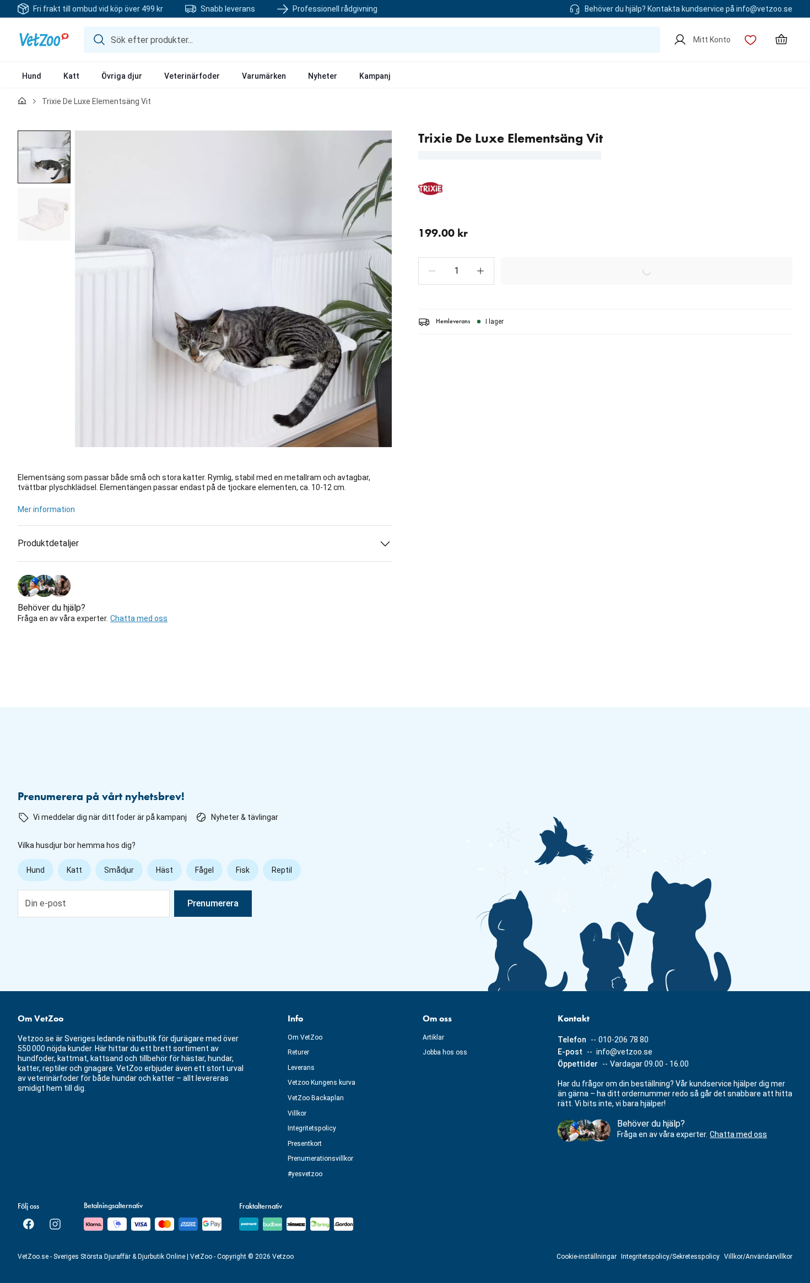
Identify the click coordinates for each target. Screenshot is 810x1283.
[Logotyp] (44, 39)
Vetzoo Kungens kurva (321, 1082)
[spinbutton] (456, 271)
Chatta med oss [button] (139, 618)
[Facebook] (29, 1224)
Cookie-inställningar (587, 1256)
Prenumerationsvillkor (320, 1158)
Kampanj (375, 76)
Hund (31, 76)
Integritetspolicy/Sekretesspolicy (670, 1256)
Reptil (282, 870)
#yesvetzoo (305, 1174)
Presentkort (305, 1144)
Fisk (243, 870)
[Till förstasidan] (22, 101)
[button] (432, 271)
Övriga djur (121, 76)
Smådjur (119, 870)
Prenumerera (213, 903)
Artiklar (433, 1037)
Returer (298, 1052)
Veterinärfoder (192, 76)
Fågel (204, 870)
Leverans (301, 1068)
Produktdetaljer (48, 543)
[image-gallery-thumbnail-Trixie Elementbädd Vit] (44, 157)
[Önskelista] (750, 40)
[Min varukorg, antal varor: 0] (781, 40)
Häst (164, 870)
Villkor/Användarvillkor (758, 1256)
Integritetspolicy (312, 1128)
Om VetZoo (305, 1037)
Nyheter (322, 76)
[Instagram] (55, 1224)
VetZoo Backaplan (316, 1098)
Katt (71, 76)
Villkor (297, 1113)
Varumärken (264, 76)
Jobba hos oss (445, 1052)
